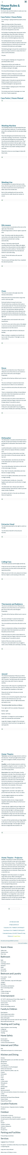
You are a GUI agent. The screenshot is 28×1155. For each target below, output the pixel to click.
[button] (25, 1)
